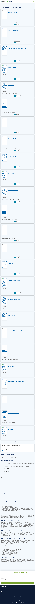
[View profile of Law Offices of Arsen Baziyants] (4, 282)
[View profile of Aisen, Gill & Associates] (4, 32)
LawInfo (2, 588)
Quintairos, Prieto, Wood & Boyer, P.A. (16, 227)
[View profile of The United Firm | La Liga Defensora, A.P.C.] (4, 50)
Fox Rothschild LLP (12, 156)
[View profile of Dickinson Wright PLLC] (4, 191)
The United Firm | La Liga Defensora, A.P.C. (17, 48)
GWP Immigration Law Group (14, 299)
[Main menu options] (3, 1)
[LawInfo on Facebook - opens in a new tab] (14, 596)
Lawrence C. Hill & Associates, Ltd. (15, 330)
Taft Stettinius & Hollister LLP (14, 12)
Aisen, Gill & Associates (13, 30)
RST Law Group (11, 366)
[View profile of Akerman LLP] (4, 86)
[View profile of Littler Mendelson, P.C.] (4, 68)
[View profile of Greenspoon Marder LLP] (4, 140)
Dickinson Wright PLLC (13, 190)
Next (19, 441)
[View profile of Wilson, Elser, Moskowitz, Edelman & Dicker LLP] (4, 210)
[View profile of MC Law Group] (4, 247)
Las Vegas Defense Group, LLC (14, 120)
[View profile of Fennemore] (4, 264)
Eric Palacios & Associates (13, 413)
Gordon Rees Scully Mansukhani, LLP (15, 102)
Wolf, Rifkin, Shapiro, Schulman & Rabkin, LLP (17, 381)
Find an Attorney (3, 586)
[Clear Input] (33, 576)
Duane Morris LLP (12, 429)
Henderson (3, 450)
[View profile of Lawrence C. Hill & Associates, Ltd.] (4, 332)
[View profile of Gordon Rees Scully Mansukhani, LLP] (4, 104)
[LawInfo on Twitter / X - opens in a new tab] (16, 596)
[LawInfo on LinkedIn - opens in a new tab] (21, 596)
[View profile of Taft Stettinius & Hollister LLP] (4, 14)
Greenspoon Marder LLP (13, 138)
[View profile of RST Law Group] (4, 367)
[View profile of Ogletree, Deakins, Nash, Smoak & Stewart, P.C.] (4, 350)
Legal (1, 591)
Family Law (10, 446)
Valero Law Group (12, 315)
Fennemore (10, 263)
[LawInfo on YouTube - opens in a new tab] (19, 596)
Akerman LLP (11, 85)
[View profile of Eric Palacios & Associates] (4, 414)
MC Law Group (11, 246)
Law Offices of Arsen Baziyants (14, 280)
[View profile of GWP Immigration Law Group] (4, 300)
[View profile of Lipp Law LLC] (4, 399)
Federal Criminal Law (15, 446)
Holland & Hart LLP (12, 173)
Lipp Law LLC (11, 398)
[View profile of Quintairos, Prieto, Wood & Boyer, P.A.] (4, 229)
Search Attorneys (17, 582)
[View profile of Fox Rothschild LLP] (4, 157)
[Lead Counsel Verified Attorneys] (4, 455)
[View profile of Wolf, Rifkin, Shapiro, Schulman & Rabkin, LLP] (4, 383)
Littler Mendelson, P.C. (13, 67)
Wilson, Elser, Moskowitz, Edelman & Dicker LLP (18, 208)
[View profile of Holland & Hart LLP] (4, 174)
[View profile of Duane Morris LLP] (4, 430)
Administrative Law (5, 446)
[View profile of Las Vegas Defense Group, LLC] (4, 122)
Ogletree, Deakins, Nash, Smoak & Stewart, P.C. (18, 348)
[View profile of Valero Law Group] (4, 316)
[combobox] (17, 576)
